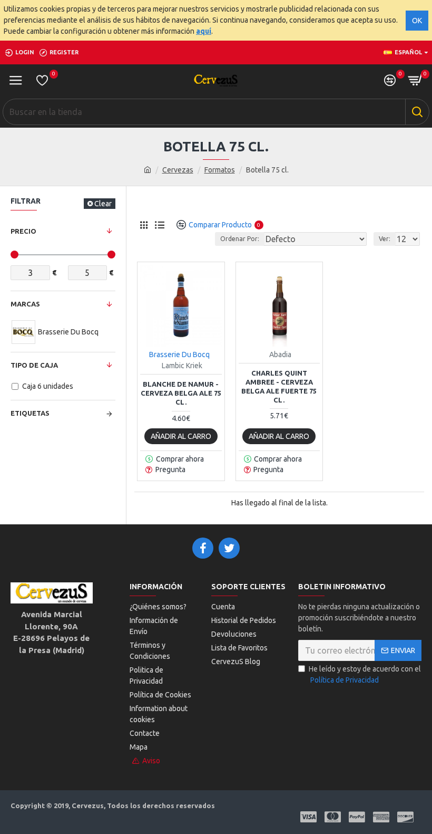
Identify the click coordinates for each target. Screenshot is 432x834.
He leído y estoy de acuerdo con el (365, 674)
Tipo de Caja (34, 365)
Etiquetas (30, 413)
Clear (103, 203)
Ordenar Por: (239, 238)
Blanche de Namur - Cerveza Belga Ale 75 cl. (181, 393)
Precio (23, 231)
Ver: (384, 238)
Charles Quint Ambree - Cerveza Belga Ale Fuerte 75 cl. (279, 386)
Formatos (219, 170)
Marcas (25, 304)
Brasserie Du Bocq (179, 354)
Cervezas (177, 170)
